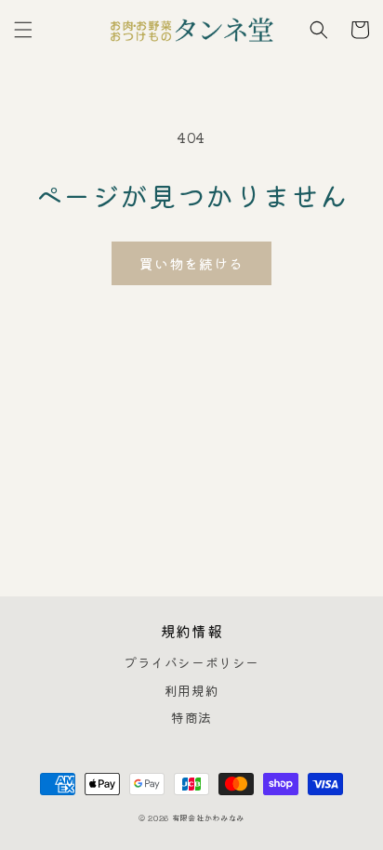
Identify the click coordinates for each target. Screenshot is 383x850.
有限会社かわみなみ (208, 817)
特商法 (191, 717)
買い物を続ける (191, 263)
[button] (23, 29)
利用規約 (191, 690)
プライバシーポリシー (191, 662)
